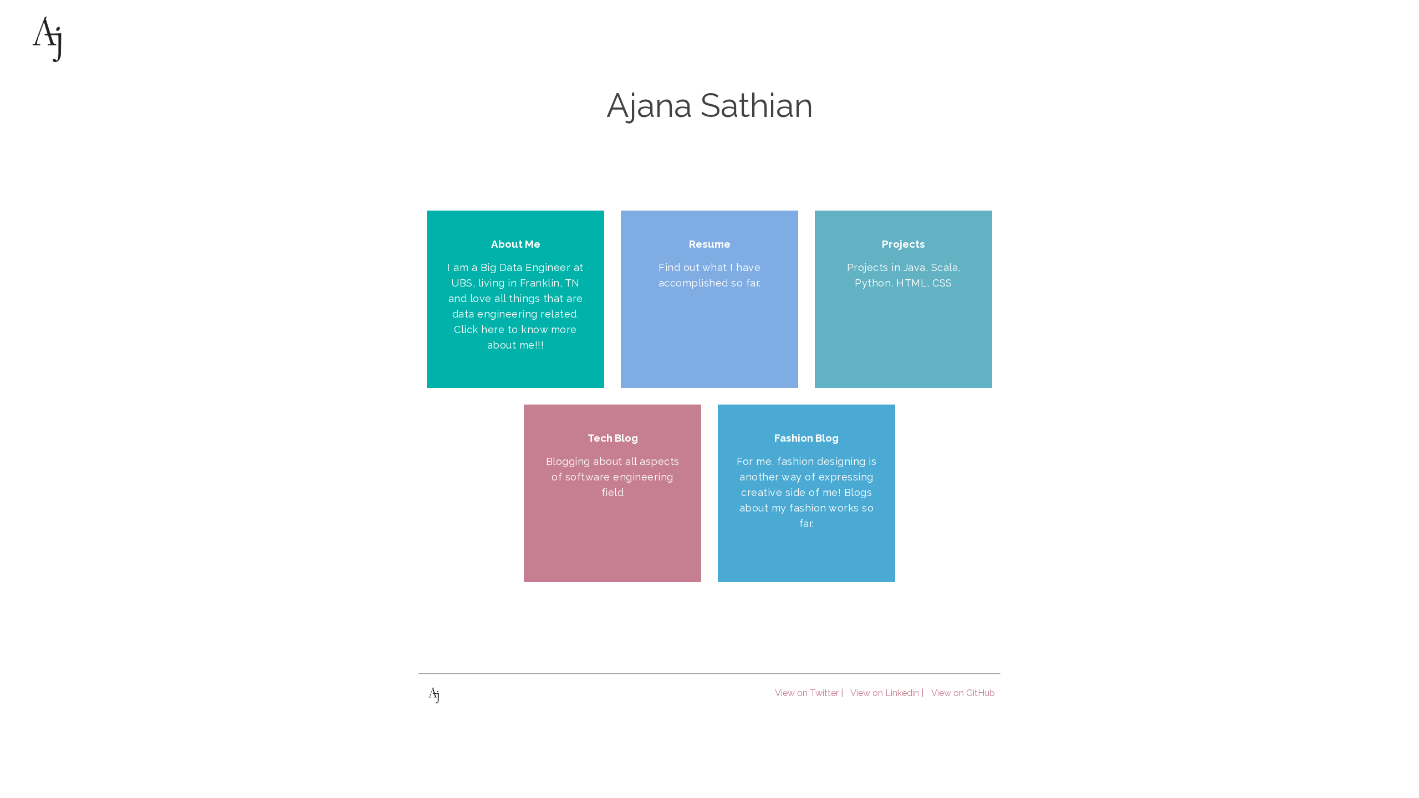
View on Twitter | (809, 693)
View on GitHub (963, 693)
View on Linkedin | (887, 693)
